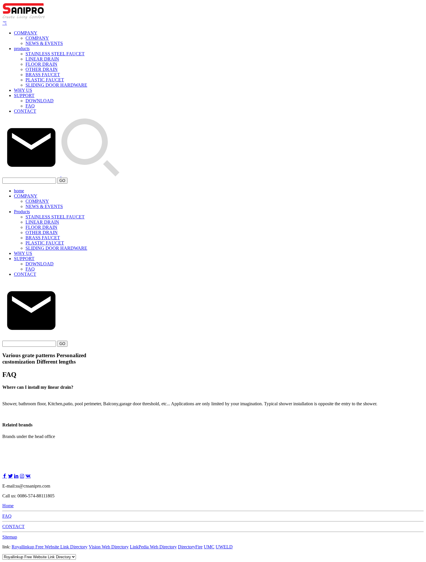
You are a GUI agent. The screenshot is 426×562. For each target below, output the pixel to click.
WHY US (23, 90)
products (22, 48)
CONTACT (25, 111)
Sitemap (9, 536)
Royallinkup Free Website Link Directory (50, 546)
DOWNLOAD (40, 100)
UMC (209, 546)
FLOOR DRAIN (41, 64)
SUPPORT (24, 95)
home (19, 190)
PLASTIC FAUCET (45, 79)
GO (62, 180)
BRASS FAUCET (43, 74)
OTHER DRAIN (42, 69)
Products (22, 211)
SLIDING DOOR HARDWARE (56, 85)
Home (8, 505)
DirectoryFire (190, 546)
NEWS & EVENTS (44, 43)
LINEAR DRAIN (42, 58)
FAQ (30, 105)
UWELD (224, 546)
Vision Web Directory (109, 546)
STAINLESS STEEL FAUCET (55, 53)
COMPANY (25, 32)
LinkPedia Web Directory (153, 546)
